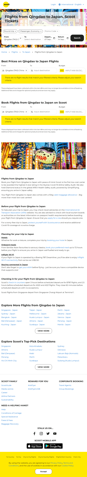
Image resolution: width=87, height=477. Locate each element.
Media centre (7, 389)
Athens (4, 350)
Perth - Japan (64, 310)
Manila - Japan (64, 324)
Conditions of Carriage (11, 413)
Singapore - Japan (9, 310)
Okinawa (61, 350)
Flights (15, 52)
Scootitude (6, 385)
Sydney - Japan (8, 314)
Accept (43, 471)
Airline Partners (8, 396)
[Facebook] (34, 433)
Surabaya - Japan (37, 324)
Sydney (61, 346)
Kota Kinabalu (35, 346)
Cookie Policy (68, 466)
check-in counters (16, 282)
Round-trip (9, 31)
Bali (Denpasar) (8, 353)
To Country (10, 457)
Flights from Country (63, 457)
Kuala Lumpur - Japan (39, 317)
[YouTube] (55, 433)
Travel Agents (65, 385)
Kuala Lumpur (35, 350)
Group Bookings (66, 389)
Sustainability (7, 400)
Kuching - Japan (8, 324)
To (25, 37)
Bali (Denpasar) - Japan (11, 321)
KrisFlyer (32, 385)
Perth (32, 357)
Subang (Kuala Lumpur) (68, 361)
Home (4, 52)
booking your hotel (55, 240)
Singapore (6, 346)
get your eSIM (25, 267)
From (6, 37)
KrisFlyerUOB (34, 389)
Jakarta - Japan (64, 314)
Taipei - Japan (35, 310)
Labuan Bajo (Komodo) (68, 353)
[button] (30, 31)
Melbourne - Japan (37, 314)
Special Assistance (9, 417)
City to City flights (29, 457)
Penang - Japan (65, 321)
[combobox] (14, 70)
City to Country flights (46, 457)
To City (18, 457)
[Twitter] (48, 433)
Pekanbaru (63, 357)
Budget (62, 66)
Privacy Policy (56, 463)
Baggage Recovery (10, 424)
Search (77, 38)
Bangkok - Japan (9, 317)
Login (53, 4)
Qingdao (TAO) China (11, 39)
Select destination (32, 39)
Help (3, 409)
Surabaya (33, 361)
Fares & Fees (7, 420)
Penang (4, 357)
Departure (49, 37)
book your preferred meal (57, 247)
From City (77, 457)
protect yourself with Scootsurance (44, 223)
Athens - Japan (36, 321)
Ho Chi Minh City (9, 361)
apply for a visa (54, 218)
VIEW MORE (43, 331)
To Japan (26, 52)
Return (61, 37)
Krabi (31, 353)
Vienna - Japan (64, 317)
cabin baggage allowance (65, 195)
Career (4, 393)
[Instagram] (41, 433)
